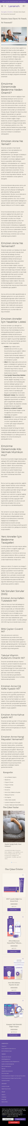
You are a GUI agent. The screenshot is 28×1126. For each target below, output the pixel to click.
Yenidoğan (8, 787)
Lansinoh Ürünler (5, 1086)
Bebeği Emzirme (9, 795)
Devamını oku (13, 1035)
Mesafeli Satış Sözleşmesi (7, 1071)
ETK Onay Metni (5, 1073)
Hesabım (4, 1094)
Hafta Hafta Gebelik (10, 800)
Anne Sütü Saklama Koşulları (12, 792)
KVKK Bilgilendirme (6, 1059)
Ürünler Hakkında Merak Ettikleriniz (14, 805)
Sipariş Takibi (5, 1101)
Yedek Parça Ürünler (6, 1088)
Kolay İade (4, 1099)
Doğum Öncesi (9, 782)
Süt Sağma (8, 797)
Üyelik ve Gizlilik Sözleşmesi (8, 1064)
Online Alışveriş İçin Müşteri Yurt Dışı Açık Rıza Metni (13, 1075)
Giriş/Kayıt (4, 1097)
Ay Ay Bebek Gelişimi (10, 777)
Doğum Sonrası (9, 785)
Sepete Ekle (13, 909)
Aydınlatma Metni (6, 1080)
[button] (11, 862)
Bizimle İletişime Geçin (7, 1051)
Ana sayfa (3, 12)
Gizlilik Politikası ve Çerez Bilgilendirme (10, 1061)
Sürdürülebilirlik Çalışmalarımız (9, 1048)
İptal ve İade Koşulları (6, 1066)
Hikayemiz (4, 1046)
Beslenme (7, 779)
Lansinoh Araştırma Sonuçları (12, 802)
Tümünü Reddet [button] (14, 1122)
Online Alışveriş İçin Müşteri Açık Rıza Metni (11, 1078)
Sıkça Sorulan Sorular (6, 1056)
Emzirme (10, 12)
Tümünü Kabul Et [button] (20, 1119)
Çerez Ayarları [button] (8, 1119)
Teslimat (3, 1068)
